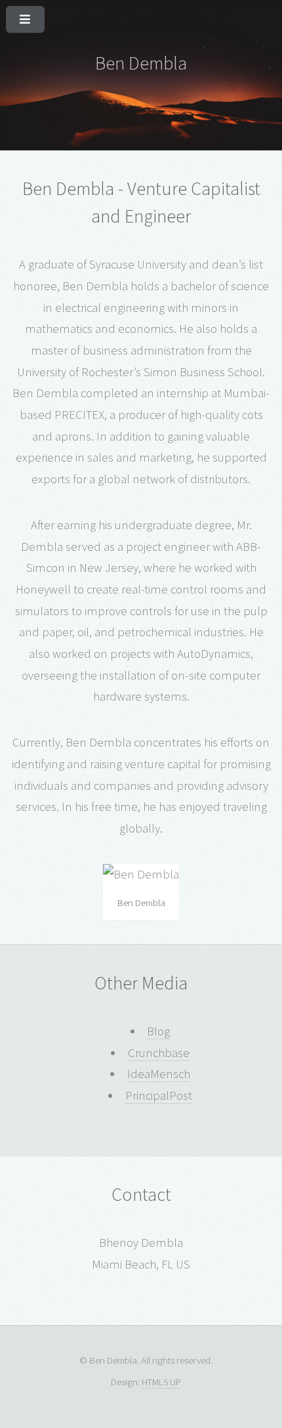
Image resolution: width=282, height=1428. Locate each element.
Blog (158, 1031)
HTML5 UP (161, 1381)
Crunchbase (159, 1052)
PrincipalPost (158, 1095)
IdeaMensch (158, 1073)
